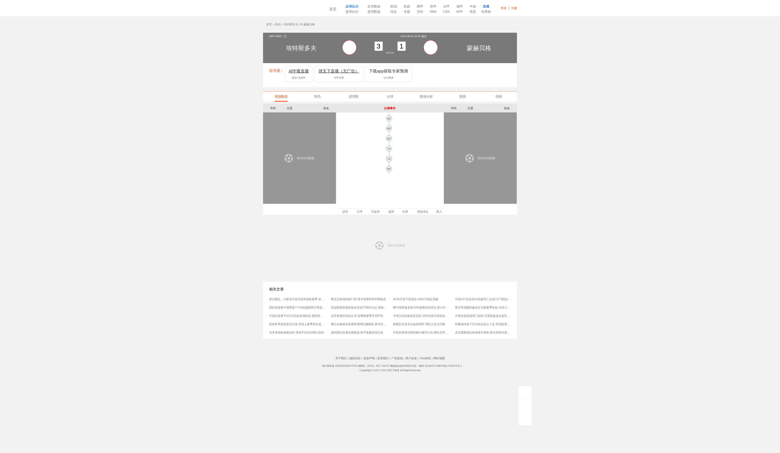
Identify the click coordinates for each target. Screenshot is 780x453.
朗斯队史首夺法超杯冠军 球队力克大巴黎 (419, 324)
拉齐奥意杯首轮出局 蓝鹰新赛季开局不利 (357, 315)
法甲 (446, 6)
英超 (407, 6)
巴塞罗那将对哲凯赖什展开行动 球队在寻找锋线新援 (421, 332)
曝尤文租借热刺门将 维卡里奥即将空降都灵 (358, 299)
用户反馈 (411, 358)
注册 (514, 8)
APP (459, 11)
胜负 (317, 96)
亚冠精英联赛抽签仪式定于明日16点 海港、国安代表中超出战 (359, 307)
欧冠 (393, 6)
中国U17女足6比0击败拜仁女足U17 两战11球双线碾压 (483, 299)
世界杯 (486, 11)
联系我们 (383, 358)
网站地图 (439, 358)
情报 (499, 96)
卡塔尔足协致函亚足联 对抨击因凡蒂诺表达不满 (421, 315)
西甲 (420, 6)
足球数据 (373, 6)
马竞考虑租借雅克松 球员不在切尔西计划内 (296, 332)
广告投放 (397, 358)
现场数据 (281, 96)
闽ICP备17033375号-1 (449, 366)
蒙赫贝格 (479, 49)
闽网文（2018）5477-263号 (373, 366)
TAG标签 (425, 358)
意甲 (433, 6)
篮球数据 (373, 11)
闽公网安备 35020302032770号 (339, 366)
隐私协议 (355, 358)
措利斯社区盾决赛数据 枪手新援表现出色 (357, 332)
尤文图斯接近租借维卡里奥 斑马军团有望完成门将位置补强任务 (483, 332)
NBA (433, 11)
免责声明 (369, 358)
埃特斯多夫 (301, 49)
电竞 (473, 11)
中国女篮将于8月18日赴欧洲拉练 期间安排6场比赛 (297, 315)
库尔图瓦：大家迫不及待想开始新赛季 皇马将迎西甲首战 (297, 299)
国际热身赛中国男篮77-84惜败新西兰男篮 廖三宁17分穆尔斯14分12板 (297, 307)
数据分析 (426, 96)
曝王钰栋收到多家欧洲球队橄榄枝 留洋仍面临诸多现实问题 (359, 324)
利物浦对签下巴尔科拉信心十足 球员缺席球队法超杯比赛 (483, 324)
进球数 (354, 96)
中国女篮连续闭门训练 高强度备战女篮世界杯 (483, 315)
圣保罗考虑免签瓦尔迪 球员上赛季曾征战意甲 (297, 324)
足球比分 (352, 6)
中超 (473, 6)
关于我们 (341, 358)
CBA (446, 11)
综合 (393, 11)
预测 (462, 96)
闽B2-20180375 (428, 366)
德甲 (459, 6)
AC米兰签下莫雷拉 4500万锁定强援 (415, 299)
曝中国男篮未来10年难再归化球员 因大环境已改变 (421, 307)
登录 (503, 8)
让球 (390, 96)
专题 (407, 11)
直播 (486, 6)
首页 (333, 9)
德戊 (278, 24)
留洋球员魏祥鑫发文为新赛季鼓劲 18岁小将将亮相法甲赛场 (483, 307)
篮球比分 (352, 11)
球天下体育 (291, 9)
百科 (420, 11)
